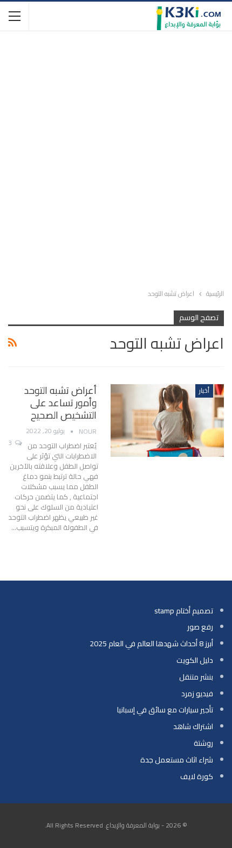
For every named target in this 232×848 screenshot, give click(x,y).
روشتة (203, 743)
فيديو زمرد (197, 694)
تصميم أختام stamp (183, 611)
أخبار (204, 390)
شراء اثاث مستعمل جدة (176, 760)
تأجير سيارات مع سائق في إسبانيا (165, 710)
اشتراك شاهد (193, 726)
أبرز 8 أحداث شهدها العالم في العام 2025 (151, 644)
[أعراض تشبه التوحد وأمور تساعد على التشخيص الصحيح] (167, 420)
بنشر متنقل (196, 677)
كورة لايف (196, 776)
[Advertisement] (116, 157)
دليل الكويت (194, 660)
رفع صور (200, 627)
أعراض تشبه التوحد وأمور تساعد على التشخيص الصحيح (60, 402)
